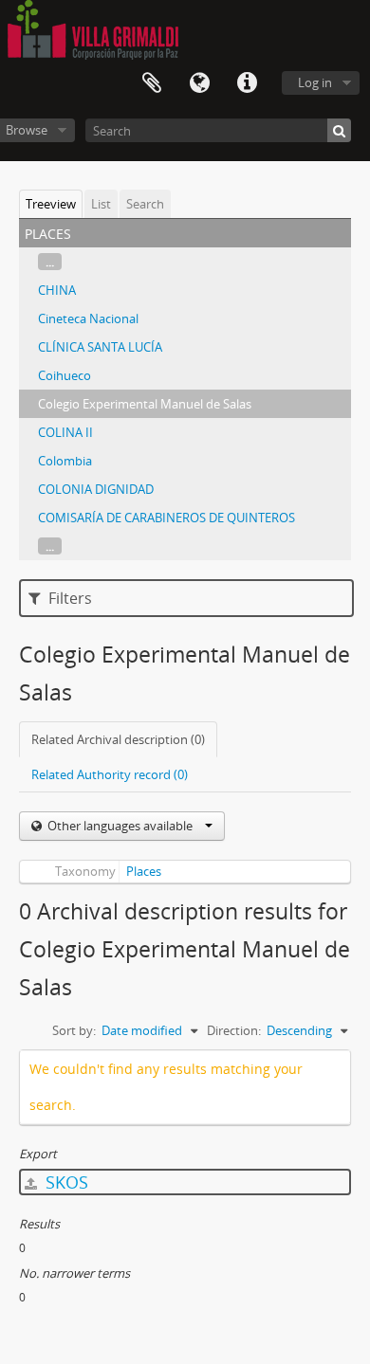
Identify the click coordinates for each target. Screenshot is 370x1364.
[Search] (339, 130)
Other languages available (120, 825)
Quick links (246, 83)
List (101, 203)
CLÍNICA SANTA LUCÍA (100, 346)
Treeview (51, 203)
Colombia (65, 460)
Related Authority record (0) (109, 774)
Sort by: (74, 1030)
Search (145, 203)
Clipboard (152, 83)
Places (143, 871)
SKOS (64, 1182)
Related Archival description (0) (118, 739)
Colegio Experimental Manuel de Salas (144, 403)
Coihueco (64, 375)
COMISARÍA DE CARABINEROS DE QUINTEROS (166, 517)
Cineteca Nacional (88, 318)
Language (199, 83)
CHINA (57, 290)
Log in (315, 82)
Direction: (234, 1030)
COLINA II (65, 432)
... (50, 261)
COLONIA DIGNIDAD (96, 489)
